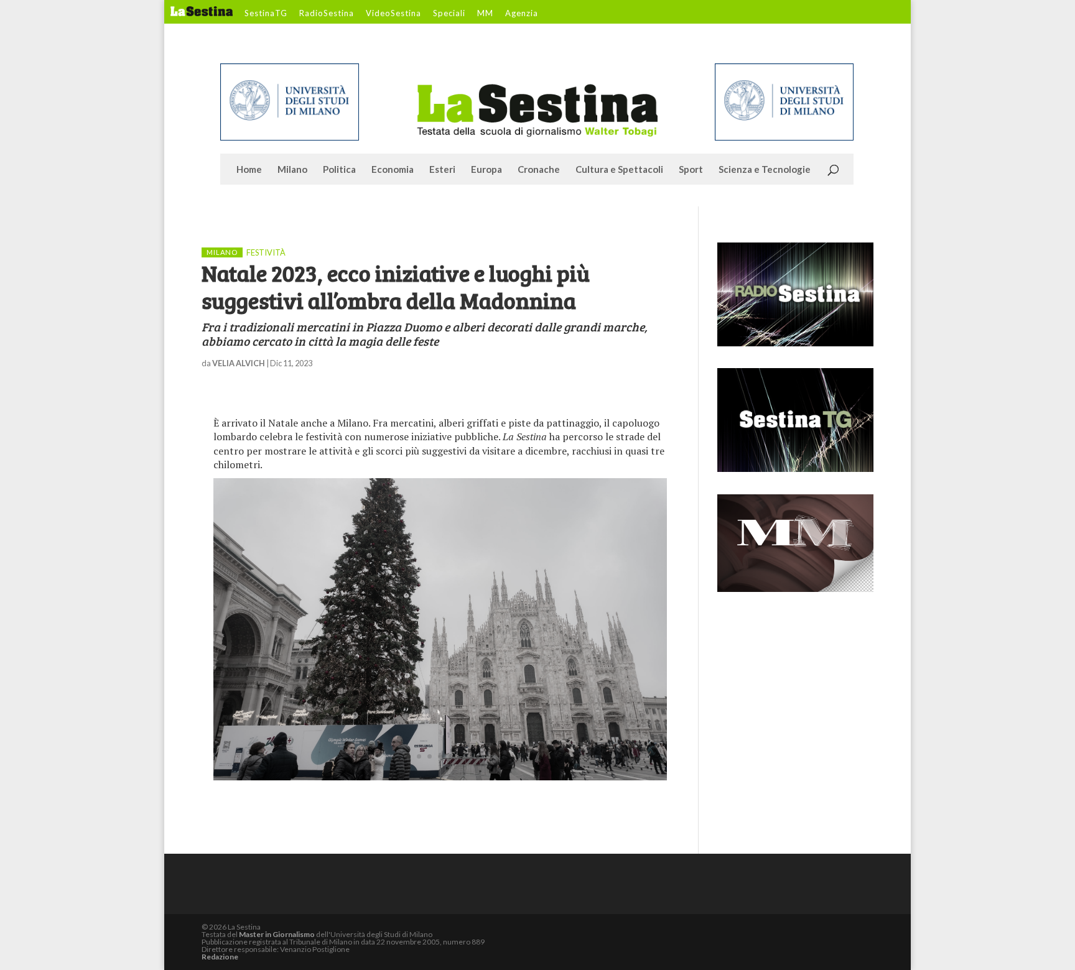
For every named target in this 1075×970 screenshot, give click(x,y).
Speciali (449, 13)
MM (485, 13)
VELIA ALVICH (238, 363)
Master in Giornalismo (277, 934)
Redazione (220, 956)
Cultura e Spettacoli (619, 170)
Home (249, 170)
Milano (292, 170)
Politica (339, 170)
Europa (486, 170)
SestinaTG (265, 13)
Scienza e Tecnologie (765, 170)
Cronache (539, 170)
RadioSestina (326, 13)
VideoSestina (393, 13)
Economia (392, 170)
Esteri (442, 170)
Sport (691, 170)
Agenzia (521, 13)
